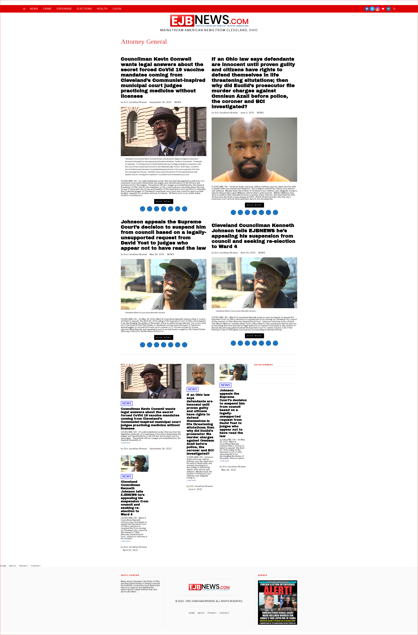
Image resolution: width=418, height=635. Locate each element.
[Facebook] (366, 8)
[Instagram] (377, 8)
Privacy (23, 566)
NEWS (34, 8)
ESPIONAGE (64, 8)
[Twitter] (372, 8)
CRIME (47, 8)
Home (3, 566)
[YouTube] (383, 8)
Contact (36, 566)
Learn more (125, 443)
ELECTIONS (84, 8)
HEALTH (102, 8)
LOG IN (117, 8)
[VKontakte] (388, 8)
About (12, 566)
